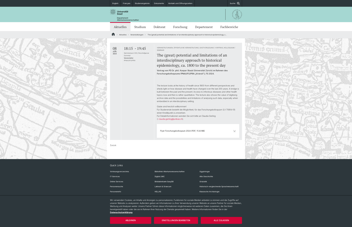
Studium (140, 27)
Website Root (113, 34)
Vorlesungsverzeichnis (119, 171)
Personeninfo (115, 192)
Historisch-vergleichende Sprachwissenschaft (219, 186)
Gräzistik (203, 182)
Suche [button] (232, 3)
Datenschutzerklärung (121, 212)
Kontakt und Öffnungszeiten (180, 3)
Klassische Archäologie (209, 192)
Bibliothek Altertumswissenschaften (170, 171)
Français (126, 3)
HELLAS (158, 192)
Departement (204, 27)
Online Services (116, 182)
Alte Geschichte (206, 176)
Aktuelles (120, 27)
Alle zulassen (221, 220)
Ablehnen (131, 220)
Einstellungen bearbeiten (176, 220)
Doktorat (159, 27)
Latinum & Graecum (163, 186)
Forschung (180, 27)
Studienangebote (142, 3)
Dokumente (159, 3)
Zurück (113, 145)
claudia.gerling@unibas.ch (170, 119)
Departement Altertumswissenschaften (128, 19)
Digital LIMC (160, 176)
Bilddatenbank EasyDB (164, 182)
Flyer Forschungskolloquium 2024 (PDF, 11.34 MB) (182, 131)
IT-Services (115, 176)
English (115, 3)
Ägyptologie (205, 171)
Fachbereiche (229, 27)
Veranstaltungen (136, 35)
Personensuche (116, 186)
